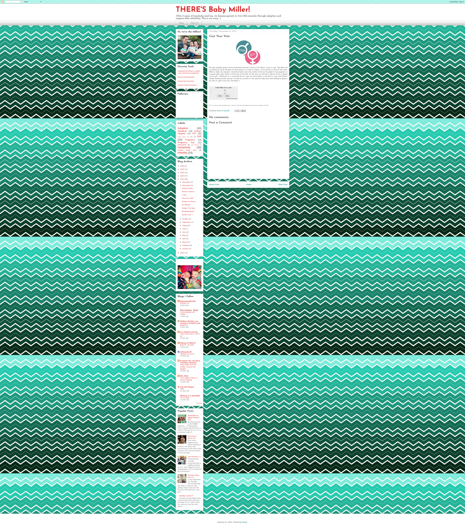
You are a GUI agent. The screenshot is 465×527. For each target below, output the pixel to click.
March (185, 242)
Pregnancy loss (186, 142)
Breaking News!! (188, 211)
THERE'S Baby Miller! (213, 10)
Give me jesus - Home (189, 310)
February (186, 245)
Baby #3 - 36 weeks (187, 345)
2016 (182, 166)
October (185, 219)
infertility (182, 152)
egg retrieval (195, 145)
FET (194, 133)
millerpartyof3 (186, 352)
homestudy (184, 147)
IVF (199, 136)
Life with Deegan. (187, 387)
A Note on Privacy (188, 201)
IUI (191, 137)
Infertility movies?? (186, 496)
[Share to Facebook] (242, 111)
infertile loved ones (187, 150)
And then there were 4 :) (193, 476)
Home (181, 23)
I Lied (184, 195)
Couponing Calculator (186, 81)
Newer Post (214, 184)
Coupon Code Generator (187, 85)
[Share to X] (240, 111)
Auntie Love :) (187, 215)
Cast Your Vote (187, 198)
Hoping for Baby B (187, 343)
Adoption (183, 128)
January (185, 249)
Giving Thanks (187, 188)
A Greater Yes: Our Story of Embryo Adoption (190, 362)
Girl (225, 93)
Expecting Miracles (188, 301)
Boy (225, 90)
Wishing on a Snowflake (190, 396)
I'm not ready (184, 398)
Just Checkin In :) (194, 457)
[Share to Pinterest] (245, 111)
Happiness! (184, 325)
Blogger (244, 522)
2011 (182, 253)
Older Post (282, 184)
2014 (182, 172)
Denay (219, 111)
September (186, 222)
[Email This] (235, 111)
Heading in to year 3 (187, 354)
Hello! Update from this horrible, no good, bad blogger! (188, 367)
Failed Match (182, 137)
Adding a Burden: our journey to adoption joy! (190, 322)
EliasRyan (182, 131)
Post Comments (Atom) (253, 191)
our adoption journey (189, 332)
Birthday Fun (184, 303)
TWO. (182, 389)
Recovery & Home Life (192, 437)
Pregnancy (190, 140)
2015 (182, 169)
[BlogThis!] (238, 111)
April (184, 239)
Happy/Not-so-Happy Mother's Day (194, 417)
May (184, 235)
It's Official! (186, 205)
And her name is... (189, 191)
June (184, 232)
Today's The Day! (188, 208)
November (186, 185)
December (186, 182)
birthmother (182, 145)
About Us (194, 23)
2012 (182, 179)
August (185, 225)
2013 (182, 176)
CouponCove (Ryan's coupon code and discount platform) (189, 72)
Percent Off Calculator (186, 77)
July (184, 229)
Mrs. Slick (184, 376)
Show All (199, 403)
